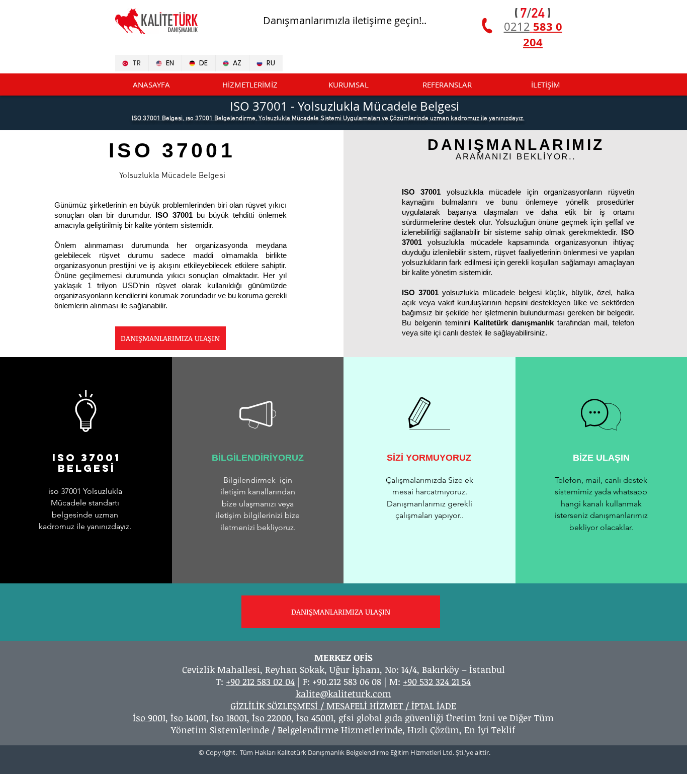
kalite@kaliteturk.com (343, 693)
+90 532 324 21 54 (437, 681)
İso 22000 (271, 718)
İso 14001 (188, 718)
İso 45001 (314, 718)
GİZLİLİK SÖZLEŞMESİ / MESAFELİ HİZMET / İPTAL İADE (343, 706)
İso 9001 (149, 718)
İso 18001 (229, 718)
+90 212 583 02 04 (260, 681)
